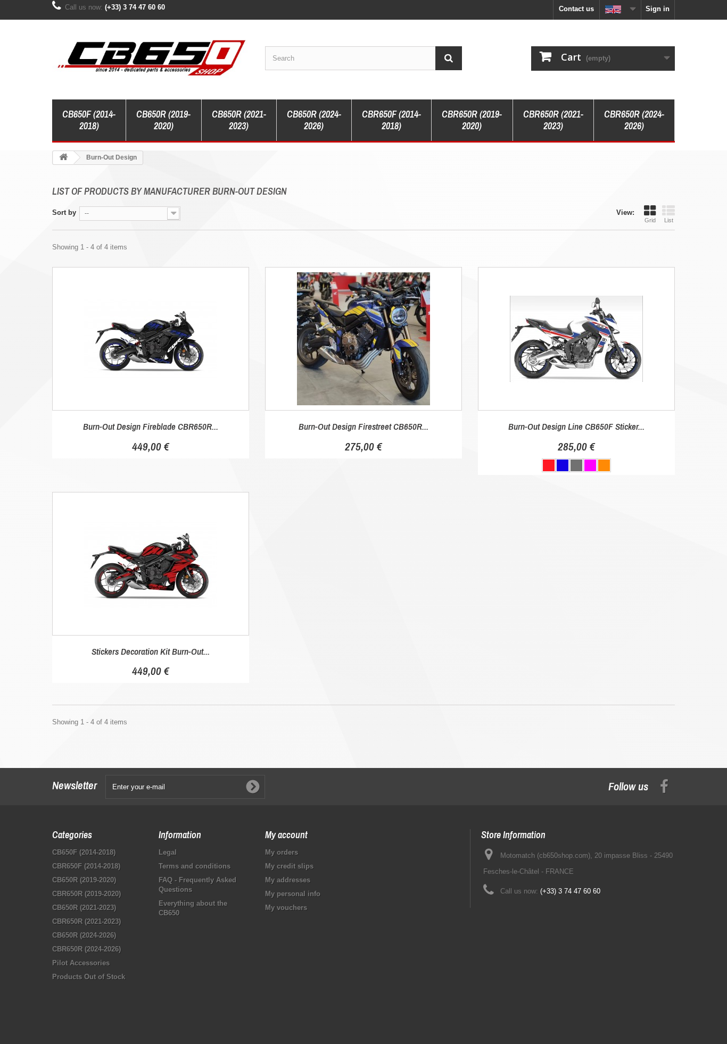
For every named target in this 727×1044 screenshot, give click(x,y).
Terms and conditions (194, 866)
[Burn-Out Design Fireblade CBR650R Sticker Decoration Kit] (150, 338)
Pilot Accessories (81, 963)
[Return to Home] (63, 157)
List (668, 220)
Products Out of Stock (88, 977)
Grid (650, 220)
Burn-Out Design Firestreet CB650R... (363, 426)
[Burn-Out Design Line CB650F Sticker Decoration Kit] (576, 338)
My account (286, 834)
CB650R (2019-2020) (163, 119)
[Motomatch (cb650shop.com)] (150, 57)
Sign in (658, 9)
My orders (281, 852)
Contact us (576, 9)
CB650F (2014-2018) (88, 119)
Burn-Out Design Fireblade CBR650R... (150, 426)
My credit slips (289, 866)
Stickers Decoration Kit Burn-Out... (151, 651)
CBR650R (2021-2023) (553, 119)
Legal (168, 852)
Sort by (64, 212)
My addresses (287, 880)
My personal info (292, 894)
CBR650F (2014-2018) (391, 119)
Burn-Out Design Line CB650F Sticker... (576, 426)
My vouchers (286, 908)
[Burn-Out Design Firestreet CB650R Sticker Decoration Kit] (363, 338)
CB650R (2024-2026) (314, 119)
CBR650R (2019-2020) (472, 119)
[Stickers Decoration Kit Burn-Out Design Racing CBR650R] (150, 563)
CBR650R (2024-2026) (634, 119)
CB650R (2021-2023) (239, 119)
